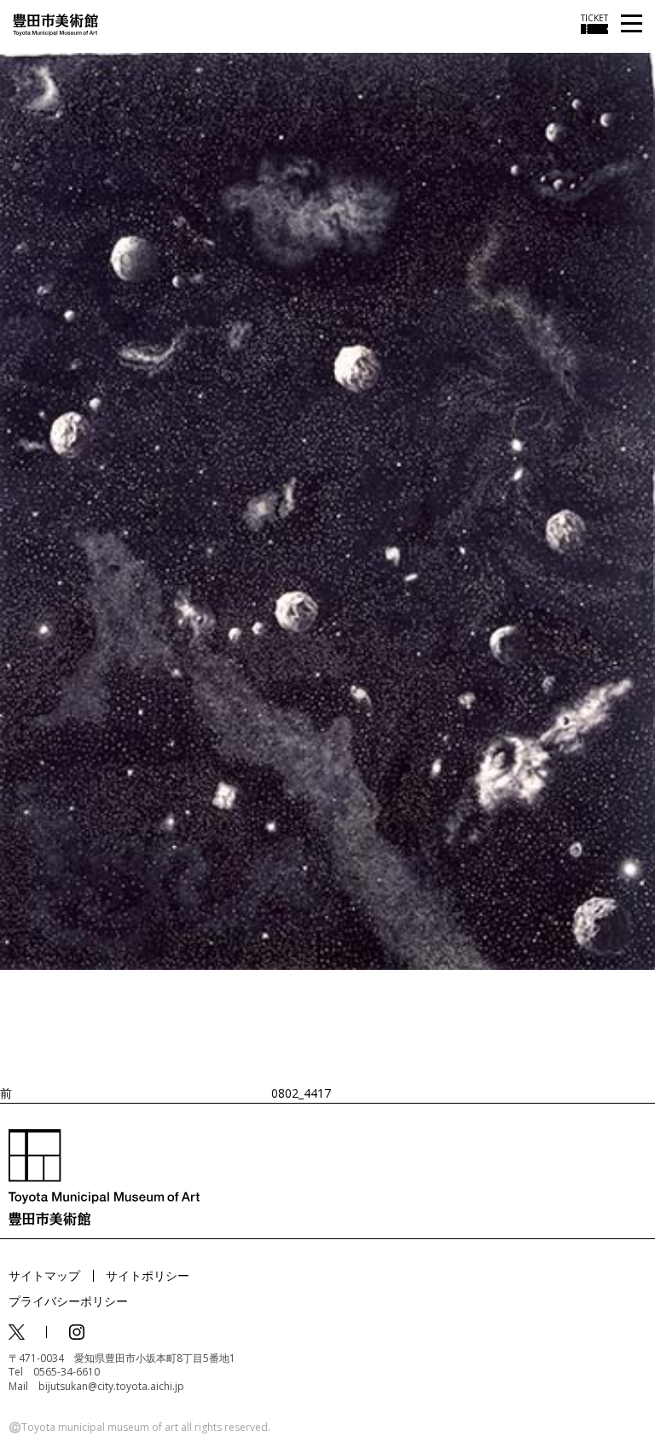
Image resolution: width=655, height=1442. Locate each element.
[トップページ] (55, 23)
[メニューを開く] (631, 24)
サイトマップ (44, 1275)
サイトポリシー (147, 1275)
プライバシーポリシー (68, 1301)
